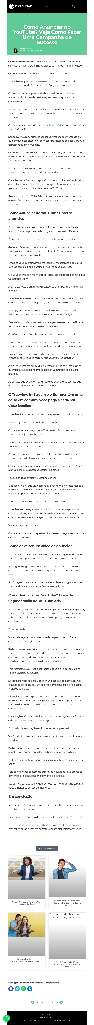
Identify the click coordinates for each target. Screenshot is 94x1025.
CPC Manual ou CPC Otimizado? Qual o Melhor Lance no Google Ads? (67, 903)
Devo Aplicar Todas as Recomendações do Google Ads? (26, 960)
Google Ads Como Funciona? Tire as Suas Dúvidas (26, 903)
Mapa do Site (47, 1015)
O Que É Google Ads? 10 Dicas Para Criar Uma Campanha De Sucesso (67, 964)
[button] (47, 6)
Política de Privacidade (47, 1017)
